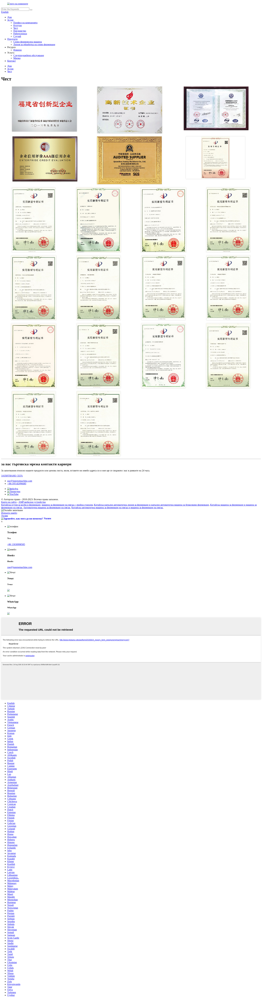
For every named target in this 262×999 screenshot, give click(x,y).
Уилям (4, 515)
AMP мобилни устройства (32, 502)
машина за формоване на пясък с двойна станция (67, 505)
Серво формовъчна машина (27, 41)
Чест (15, 28)
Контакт (11, 61)
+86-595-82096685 (16, 483)
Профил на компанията (25, 22)
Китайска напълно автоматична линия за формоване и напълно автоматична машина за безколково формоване (151, 505)
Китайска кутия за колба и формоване (20, 505)
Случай (17, 36)
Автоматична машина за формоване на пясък (46, 507)
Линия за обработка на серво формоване (34, 44)
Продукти (12, 39)
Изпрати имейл (9, 513)
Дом (9, 17)
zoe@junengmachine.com (19, 481)
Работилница (20, 33)
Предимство (19, 31)
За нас (10, 20)
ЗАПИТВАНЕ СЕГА (12, 475)
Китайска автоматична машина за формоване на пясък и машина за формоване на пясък (117, 507)
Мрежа (16, 58)
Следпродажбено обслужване (28, 55)
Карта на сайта (9, 502)
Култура (17, 25)
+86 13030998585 (16, 544)
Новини (17, 50)
